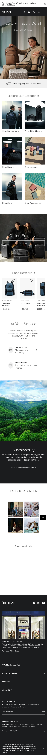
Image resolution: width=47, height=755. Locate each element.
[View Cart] (39, 12)
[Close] (45, 3)
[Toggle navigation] (44, 12)
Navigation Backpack (6, 304)
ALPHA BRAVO (7, 301)
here (5, 752)
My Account (7, 682)
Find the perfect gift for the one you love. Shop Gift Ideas (19, 4)
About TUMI (7, 690)
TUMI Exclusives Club (11, 665)
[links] (23, 350)
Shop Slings (7, 203)
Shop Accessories (33, 203)
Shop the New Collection (23, 30)
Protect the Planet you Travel (23, 468)
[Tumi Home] (6, 12)
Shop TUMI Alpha (32, 131)
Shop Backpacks (9, 131)
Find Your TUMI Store (11, 651)
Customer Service (9, 673)
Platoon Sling (25, 303)
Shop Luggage (31, 167)
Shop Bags (7, 167)
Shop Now (23, 243)
